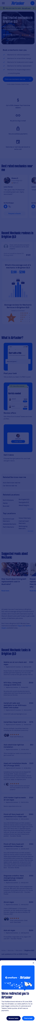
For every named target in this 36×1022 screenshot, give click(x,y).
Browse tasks (13, 1018)
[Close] (33, 963)
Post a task (28, 1018)
